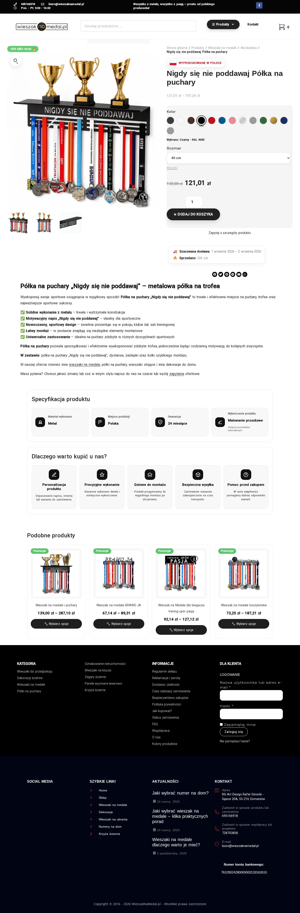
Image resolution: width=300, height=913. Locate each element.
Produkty (198, 48)
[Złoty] (273, 120)
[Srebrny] (242, 120)
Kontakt (253, 24)
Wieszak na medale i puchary (56, 605)
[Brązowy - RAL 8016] (191, 120)
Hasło (227, 706)
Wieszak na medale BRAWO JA (118, 605)
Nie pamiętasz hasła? (235, 741)
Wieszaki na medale (222, 48)
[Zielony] (263, 120)
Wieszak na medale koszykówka (244, 605)
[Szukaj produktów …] (139, 26)
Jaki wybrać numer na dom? (180, 793)
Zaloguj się (233, 732)
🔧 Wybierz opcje (56, 624)
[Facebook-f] (259, 5)
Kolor (171, 112)
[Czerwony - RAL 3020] (211, 120)
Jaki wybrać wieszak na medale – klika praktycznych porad (180, 816)
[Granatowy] (284, 120)
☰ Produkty (220, 24)
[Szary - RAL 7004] (253, 120)
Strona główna (177, 48)
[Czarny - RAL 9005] (201, 120)
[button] (15, 61)
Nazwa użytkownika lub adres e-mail (251, 685)
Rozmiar (174, 148)
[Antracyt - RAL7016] (170, 120)
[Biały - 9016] (180, 120)
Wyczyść (172, 168)
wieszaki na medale (84, 364)
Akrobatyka (249, 48)
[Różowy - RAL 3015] (232, 120)
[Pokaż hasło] (276, 714)
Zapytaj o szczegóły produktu (230, 233)
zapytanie (176, 374)
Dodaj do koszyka (195, 214)
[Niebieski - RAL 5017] (222, 120)
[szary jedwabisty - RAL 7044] (170, 131)
